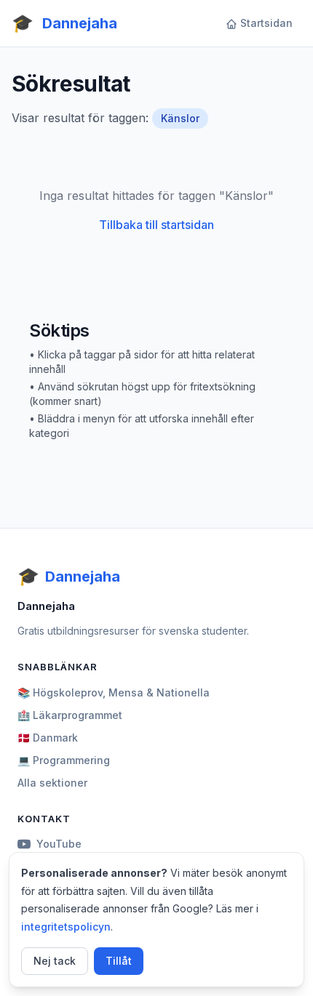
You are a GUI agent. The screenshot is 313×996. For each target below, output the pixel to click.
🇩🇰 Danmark (47, 737)
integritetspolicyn (66, 926)
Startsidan (266, 23)
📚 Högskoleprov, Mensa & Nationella (113, 692)
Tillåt (119, 961)
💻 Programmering (63, 760)
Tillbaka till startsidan (156, 224)
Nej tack (54, 961)
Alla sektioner (52, 782)
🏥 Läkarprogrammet (69, 715)
